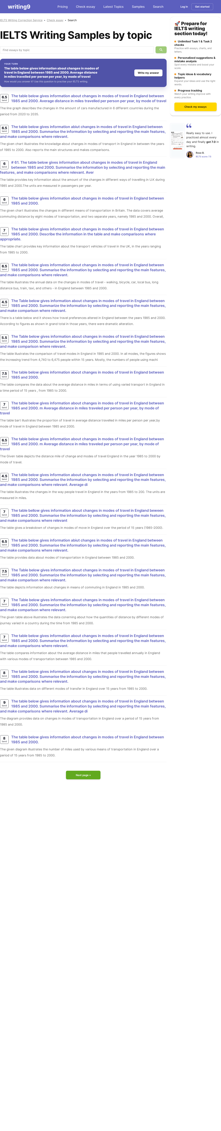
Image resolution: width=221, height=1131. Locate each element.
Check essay (85, 6)
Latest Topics (113, 6)
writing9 (19, 6)
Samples (138, 6)
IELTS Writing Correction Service (21, 20)
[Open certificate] (177, 140)
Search (158, 6)
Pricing (62, 6)
